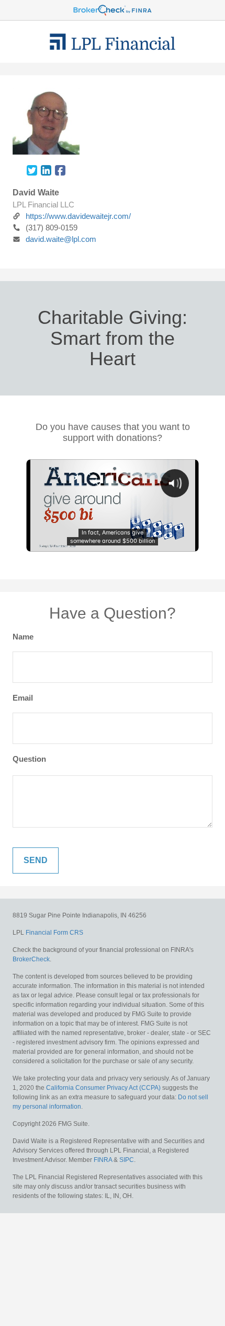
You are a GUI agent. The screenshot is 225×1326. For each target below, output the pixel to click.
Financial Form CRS (54, 932)
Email (23, 697)
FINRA (103, 1160)
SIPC (126, 1160)
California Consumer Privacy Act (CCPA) (103, 1087)
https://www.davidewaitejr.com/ (78, 216)
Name (23, 636)
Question (29, 758)
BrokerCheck (31, 959)
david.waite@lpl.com (61, 239)
